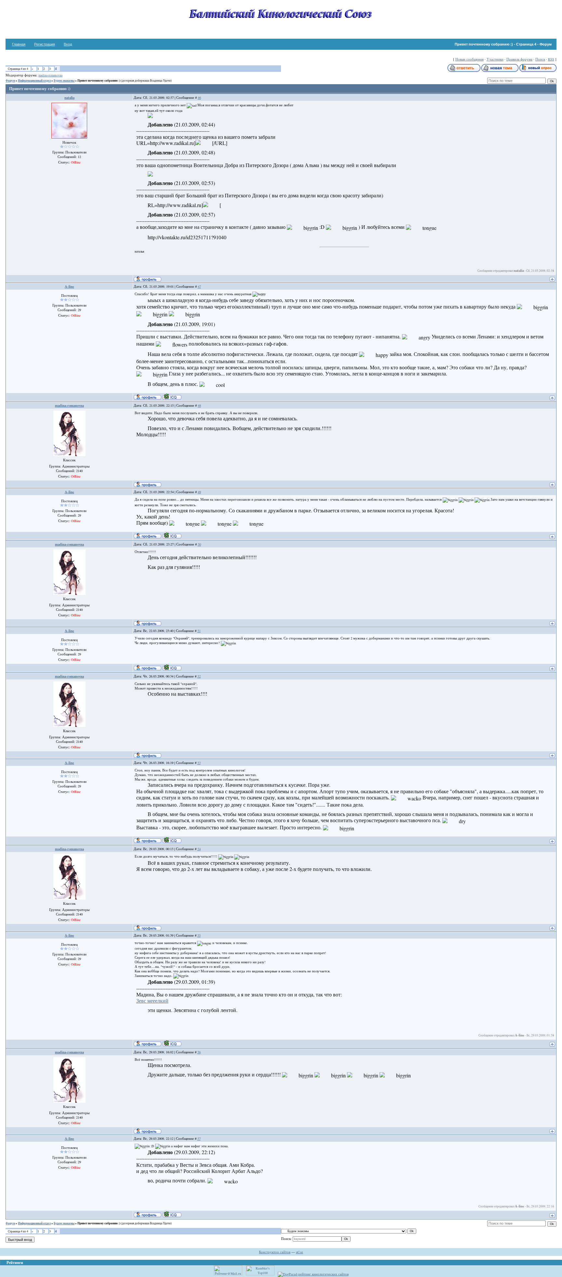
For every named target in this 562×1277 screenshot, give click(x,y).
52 (199, 676)
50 (199, 544)
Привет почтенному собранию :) (98, 80)
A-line (69, 286)
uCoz (299, 1252)
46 (199, 97)
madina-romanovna (50, 75)
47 (199, 286)
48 (199, 405)
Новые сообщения (469, 59)
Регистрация (44, 44)
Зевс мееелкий (152, 1000)
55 (199, 935)
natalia (69, 97)
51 (199, 630)
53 (199, 762)
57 (199, 1138)
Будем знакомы (64, 80)
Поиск (540, 59)
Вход (68, 44)
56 (199, 1052)
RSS (551, 59)
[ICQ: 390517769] (171, 397)
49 (199, 492)
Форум (10, 80)
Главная (18, 44)
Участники (495, 59)
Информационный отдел (34, 80)
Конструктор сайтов (274, 1252)
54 (199, 849)
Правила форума (519, 59)
